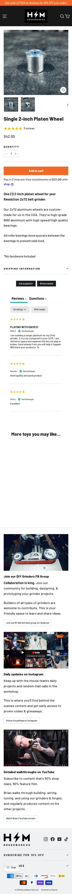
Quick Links (14, 865)
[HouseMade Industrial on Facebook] (53, 839)
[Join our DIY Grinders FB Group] (36, 552)
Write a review (46, 283)
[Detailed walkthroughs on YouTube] (36, 748)
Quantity (11, 146)
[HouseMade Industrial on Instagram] (46, 839)
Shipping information (22, 268)
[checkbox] (39, 309)
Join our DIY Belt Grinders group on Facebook (27, 622)
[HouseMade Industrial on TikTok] (66, 839)
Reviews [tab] (19, 298)
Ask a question (26, 283)
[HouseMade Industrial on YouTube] (59, 839)
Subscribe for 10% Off (24, 855)
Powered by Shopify (49, 890)
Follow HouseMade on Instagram (21, 720)
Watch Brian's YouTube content (20, 818)
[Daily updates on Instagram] (36, 650)
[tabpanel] (36, 359)
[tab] (38, 299)
